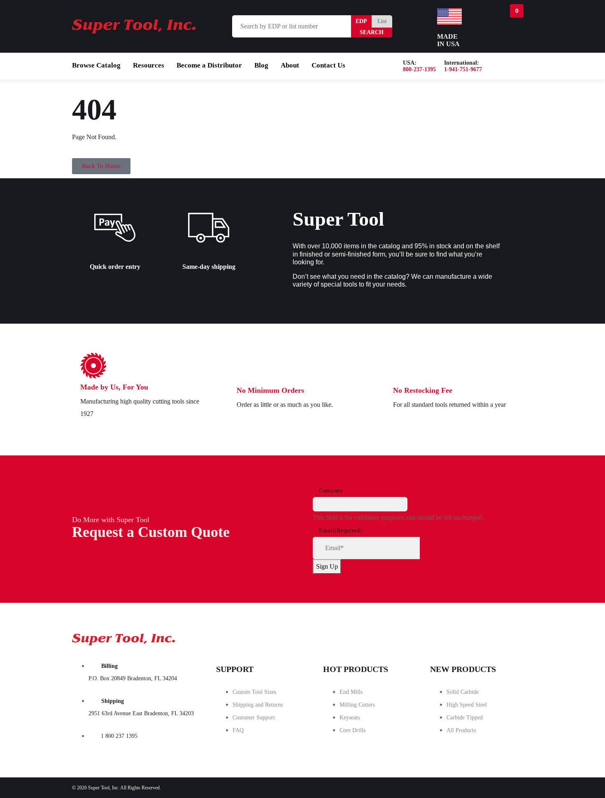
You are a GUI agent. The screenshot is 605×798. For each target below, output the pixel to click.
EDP (361, 21)
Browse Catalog (96, 65)
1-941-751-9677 (463, 69)
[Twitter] (466, 637)
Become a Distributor (209, 65)
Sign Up (327, 566)
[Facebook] (420, 637)
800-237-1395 (419, 69)
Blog (261, 65)
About (290, 65)
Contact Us (328, 65)
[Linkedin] (513, 637)
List (382, 21)
